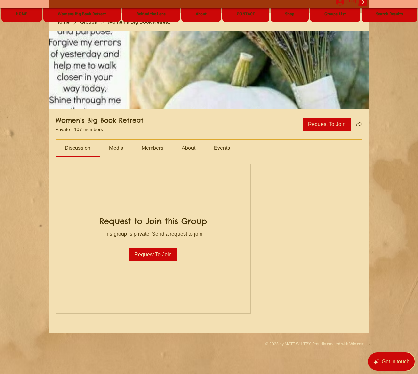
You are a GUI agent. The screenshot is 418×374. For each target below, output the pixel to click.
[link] (77, 148)
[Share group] (358, 124)
